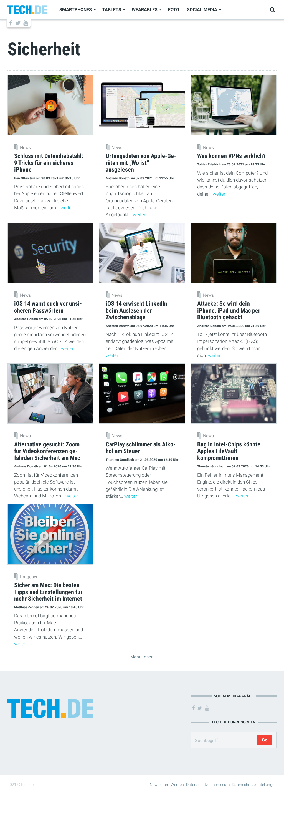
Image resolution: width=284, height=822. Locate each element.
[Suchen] (272, 10)
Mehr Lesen (142, 657)
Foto (173, 9)
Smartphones (75, 9)
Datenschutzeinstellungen (254, 784)
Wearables (145, 9)
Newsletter (159, 784)
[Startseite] (27, 9)
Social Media (202, 9)
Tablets (111, 9)
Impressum (220, 784)
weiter (66, 207)
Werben (177, 784)
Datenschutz (197, 784)
